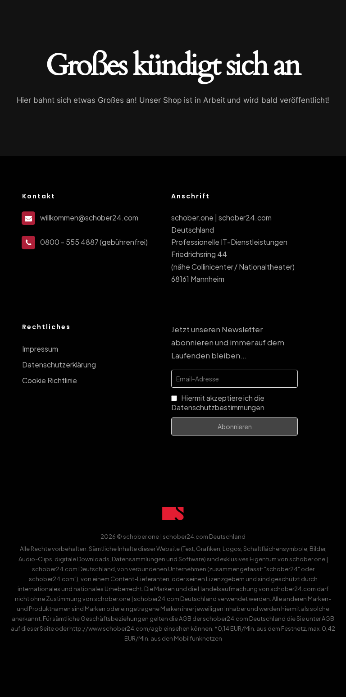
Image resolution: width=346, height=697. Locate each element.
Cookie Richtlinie (49, 380)
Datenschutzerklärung (59, 364)
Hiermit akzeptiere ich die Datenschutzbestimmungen (217, 402)
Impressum (40, 348)
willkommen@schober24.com (89, 217)
